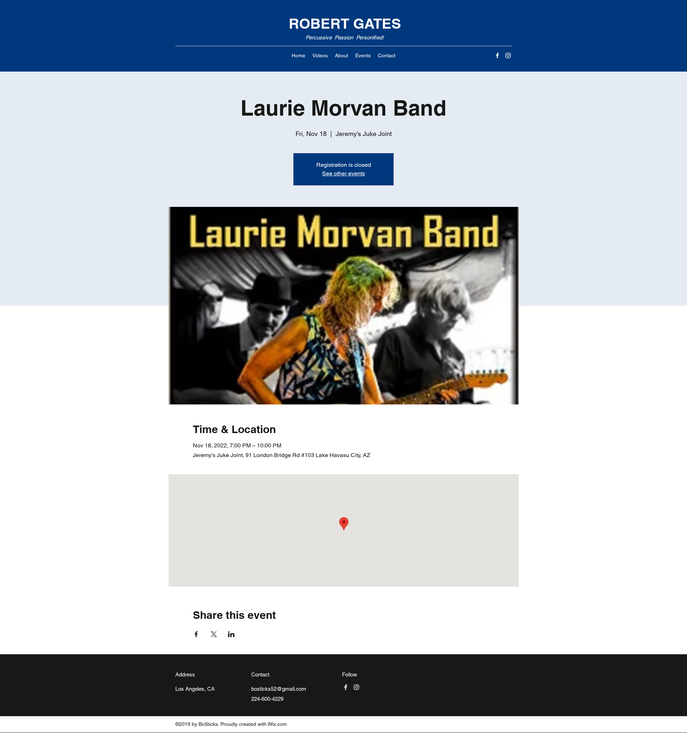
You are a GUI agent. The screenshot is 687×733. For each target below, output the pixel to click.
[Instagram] (508, 55)
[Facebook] (497, 55)
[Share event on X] (213, 634)
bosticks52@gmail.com (278, 689)
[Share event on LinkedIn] (231, 634)
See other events (343, 173)
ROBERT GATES (345, 23)
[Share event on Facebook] (196, 634)
